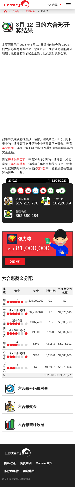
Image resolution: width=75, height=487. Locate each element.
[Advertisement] (37, 96)
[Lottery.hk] (16, 7)
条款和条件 (11, 471)
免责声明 (26, 463)
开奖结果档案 (16, 164)
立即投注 (15, 261)
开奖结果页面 (16, 159)
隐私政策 (10, 463)
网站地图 (29, 471)
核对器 (41, 168)
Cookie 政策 (44, 463)
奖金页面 (8, 148)
